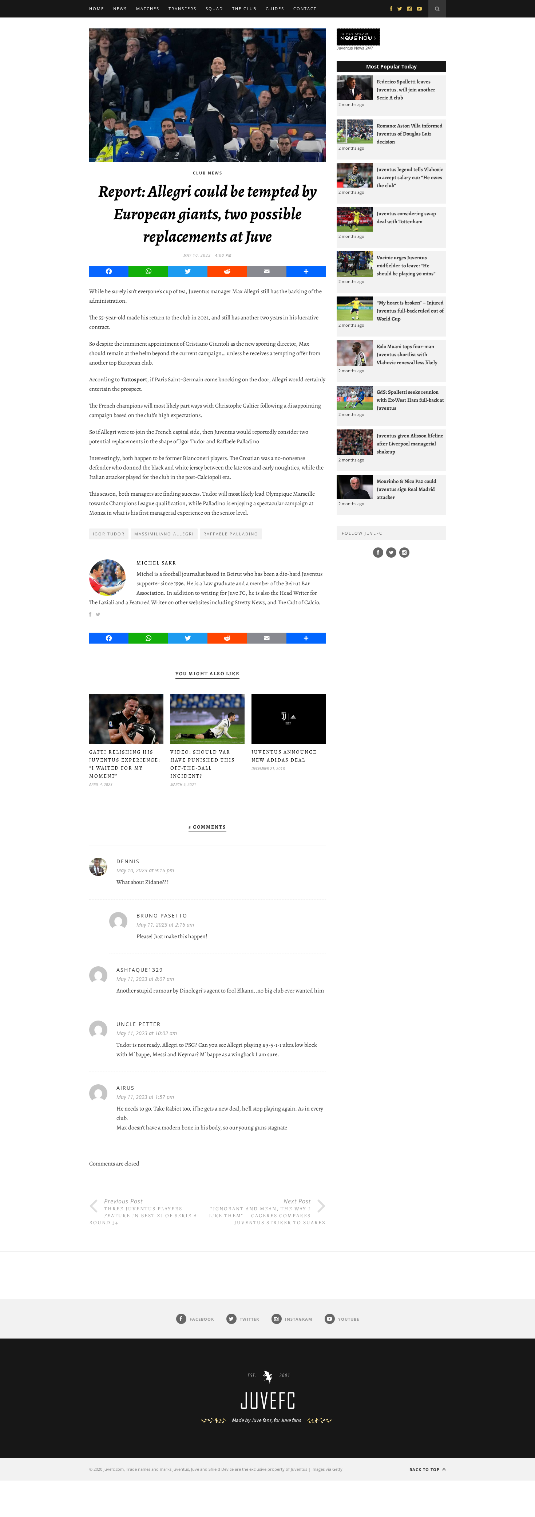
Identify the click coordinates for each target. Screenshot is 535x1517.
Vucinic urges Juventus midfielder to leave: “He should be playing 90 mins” (406, 265)
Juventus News (350, 48)
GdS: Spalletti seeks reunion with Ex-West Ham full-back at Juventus (410, 400)
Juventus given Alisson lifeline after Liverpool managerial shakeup (410, 443)
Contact (305, 8)
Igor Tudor (109, 534)
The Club (244, 8)
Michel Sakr (156, 562)
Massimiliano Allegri (164, 534)
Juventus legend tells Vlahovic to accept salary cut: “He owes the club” (410, 177)
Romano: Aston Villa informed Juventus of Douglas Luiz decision (410, 133)
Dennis (128, 861)
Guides (275, 8)
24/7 (369, 48)
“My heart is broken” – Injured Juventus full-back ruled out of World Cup (410, 310)
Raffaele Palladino (230, 534)
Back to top (425, 1469)
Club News (207, 173)
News (120, 8)
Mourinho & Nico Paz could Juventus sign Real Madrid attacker (406, 489)
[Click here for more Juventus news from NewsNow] (358, 37)
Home (96, 8)
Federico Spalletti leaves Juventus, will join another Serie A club (406, 89)
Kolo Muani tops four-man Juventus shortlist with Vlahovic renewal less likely (407, 354)
